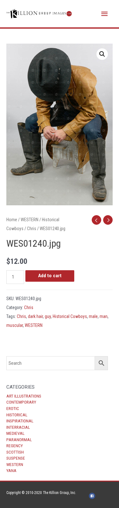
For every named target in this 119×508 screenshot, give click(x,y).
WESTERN (14, 464)
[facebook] (93, 496)
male (93, 316)
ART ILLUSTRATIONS (23, 396)
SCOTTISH (15, 452)
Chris (31, 228)
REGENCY (14, 445)
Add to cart (50, 276)
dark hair (35, 316)
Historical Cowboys (70, 316)
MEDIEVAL (15, 433)
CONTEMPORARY (21, 402)
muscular (14, 325)
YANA (11, 470)
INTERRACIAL (18, 427)
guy (48, 316)
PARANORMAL (19, 439)
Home (11, 219)
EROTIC (12, 408)
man (104, 316)
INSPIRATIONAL (19, 420)
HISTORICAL (16, 414)
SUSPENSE (15, 458)
